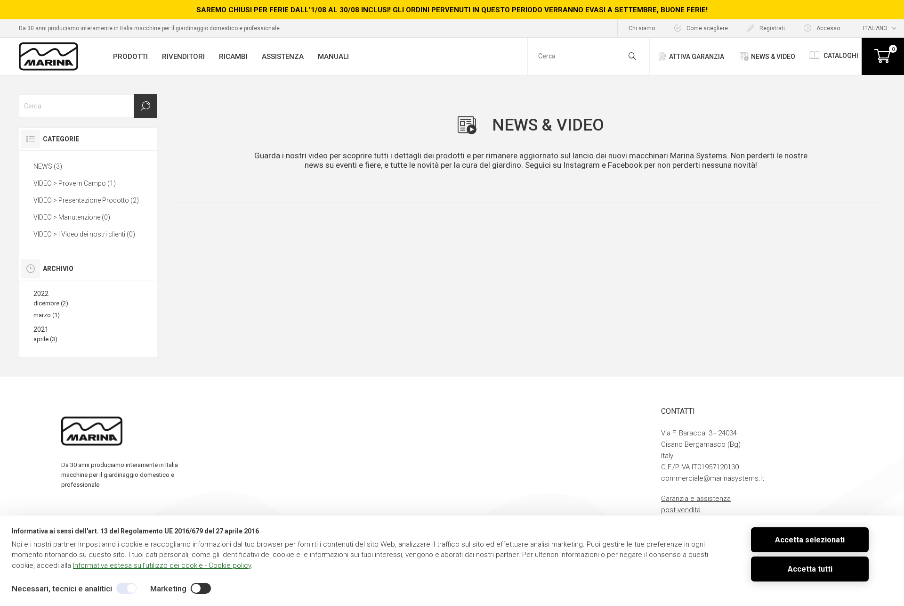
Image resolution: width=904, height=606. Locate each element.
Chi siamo (642, 28)
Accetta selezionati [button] (810, 539)
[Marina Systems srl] (48, 56)
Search (145, 106)
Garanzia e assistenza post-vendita (696, 504)
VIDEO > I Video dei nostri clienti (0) (84, 234)
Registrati (772, 28)
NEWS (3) (47, 166)
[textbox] (88, 106)
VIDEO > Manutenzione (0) (71, 217)
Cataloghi (840, 55)
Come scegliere (707, 28)
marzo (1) (46, 315)
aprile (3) (45, 339)
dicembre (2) (50, 303)
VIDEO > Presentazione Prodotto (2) (86, 200)
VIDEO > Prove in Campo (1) (74, 183)
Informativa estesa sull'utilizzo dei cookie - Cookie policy (162, 565)
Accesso (828, 28)
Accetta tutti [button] (810, 569)
